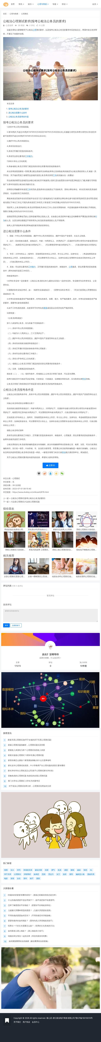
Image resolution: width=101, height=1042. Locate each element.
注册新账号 (16, 625)
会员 (94, 4)
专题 (54, 4)
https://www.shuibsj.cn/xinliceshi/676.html (30, 492)
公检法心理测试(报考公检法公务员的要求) (28, 498)
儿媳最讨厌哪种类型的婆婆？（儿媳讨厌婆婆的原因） (30, 910)
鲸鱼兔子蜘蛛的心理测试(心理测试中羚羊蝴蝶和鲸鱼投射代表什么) (86, 550)
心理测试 (24, 14)
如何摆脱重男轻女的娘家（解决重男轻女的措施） (29, 941)
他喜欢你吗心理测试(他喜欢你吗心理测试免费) (62, 576)
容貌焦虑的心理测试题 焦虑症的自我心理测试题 (27, 776)
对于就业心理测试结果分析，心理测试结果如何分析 (30, 786)
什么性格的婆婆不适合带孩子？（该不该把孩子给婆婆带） (32, 900)
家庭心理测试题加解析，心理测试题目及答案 (26, 745)
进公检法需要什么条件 (17, 112)
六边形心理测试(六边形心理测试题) (25, 502)
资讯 (21, 4)
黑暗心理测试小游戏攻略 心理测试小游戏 (86, 529)
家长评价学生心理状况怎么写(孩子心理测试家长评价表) (30, 770)
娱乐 (30, 4)
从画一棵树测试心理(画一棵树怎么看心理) (38, 576)
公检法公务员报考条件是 (18, 116)
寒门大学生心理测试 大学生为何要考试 (24, 781)
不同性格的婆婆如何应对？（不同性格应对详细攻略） (30, 915)
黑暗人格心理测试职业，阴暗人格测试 (62, 550)
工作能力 (28, 156)
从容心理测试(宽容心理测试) (14, 576)
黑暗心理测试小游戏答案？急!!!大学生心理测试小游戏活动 (14, 550)
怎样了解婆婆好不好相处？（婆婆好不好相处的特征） (30, 905)
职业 (64, 4)
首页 (13, 4)
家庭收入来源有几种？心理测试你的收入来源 (26, 750)
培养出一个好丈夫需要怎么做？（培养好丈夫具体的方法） (32, 926)
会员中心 (35, 1022)
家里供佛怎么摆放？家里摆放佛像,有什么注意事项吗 (29, 760)
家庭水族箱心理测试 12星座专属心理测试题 (26, 755)
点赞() (51, 465)
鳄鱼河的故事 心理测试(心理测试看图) (38, 550)
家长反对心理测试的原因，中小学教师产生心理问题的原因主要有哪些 (36, 765)
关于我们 (17, 1022)
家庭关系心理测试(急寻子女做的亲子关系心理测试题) (29, 740)
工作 (55, 175)
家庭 (45, 308)
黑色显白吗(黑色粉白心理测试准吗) (38, 529)
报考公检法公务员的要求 (18, 109)
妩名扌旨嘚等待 (50, 654)
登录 (6, 625)
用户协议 (26, 1022)
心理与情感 (42, 4)
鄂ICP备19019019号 (84, 1018)
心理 (34, 30)
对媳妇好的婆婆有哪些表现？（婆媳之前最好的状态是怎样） (32, 895)
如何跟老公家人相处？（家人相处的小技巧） (26, 931)
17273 (18, 666)
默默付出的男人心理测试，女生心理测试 (62, 529)
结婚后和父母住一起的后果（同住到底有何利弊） (28, 936)
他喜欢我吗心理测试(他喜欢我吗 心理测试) (86, 576)
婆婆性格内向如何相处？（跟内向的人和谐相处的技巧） (31, 920)
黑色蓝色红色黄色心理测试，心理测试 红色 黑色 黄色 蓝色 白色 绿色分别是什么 (14, 529)
